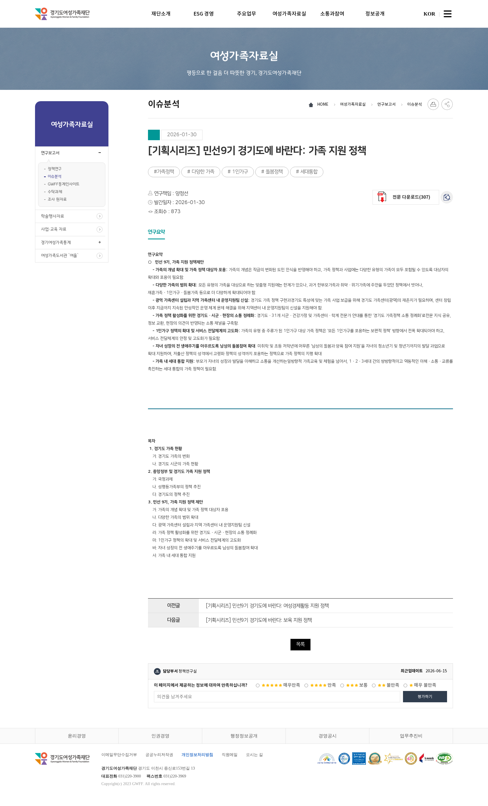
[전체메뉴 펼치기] (448, 13)
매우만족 (291, 685)
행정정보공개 (244, 735)
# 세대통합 (306, 172)
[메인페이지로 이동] (62, 14)
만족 (331, 685)
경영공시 (328, 735)
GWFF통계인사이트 (63, 184)
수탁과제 (55, 192)
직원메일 (230, 755)
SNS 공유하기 (447, 104)
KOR (429, 13)
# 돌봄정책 (272, 172)
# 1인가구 (238, 172)
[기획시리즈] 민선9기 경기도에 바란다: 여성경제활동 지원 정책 (267, 606)
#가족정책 (164, 172)
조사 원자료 (57, 199)
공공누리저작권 (159, 755)
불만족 (392, 685)
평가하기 (425, 696)
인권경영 (160, 735)
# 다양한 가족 (200, 172)
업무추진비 (411, 735)
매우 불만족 (424, 685)
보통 (363, 685)
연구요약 (156, 232)
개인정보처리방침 (197, 755)
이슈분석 (54, 176)
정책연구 (55, 169)
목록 (300, 644)
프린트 (433, 104)
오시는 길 (254, 755)
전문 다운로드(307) (411, 197)
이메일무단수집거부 (119, 755)
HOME (322, 104)
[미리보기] (447, 197)
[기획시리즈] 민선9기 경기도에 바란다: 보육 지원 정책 (259, 620)
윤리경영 (77, 735)
